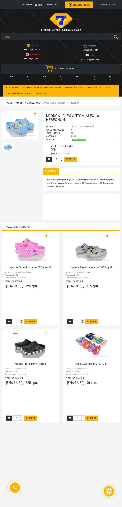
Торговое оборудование (37, 93)
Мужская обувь (71, 87)
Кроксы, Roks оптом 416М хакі (30, 363)
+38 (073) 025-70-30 (32, 49)
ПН (11, 76)
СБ (94, 76)
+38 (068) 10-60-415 (90, 50)
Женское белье (43, 87)
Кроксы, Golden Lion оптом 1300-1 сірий (91, 267)
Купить (69, 159)
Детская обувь (97, 87)
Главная (8, 103)
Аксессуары (11, 93)
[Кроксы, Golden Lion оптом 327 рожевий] (30, 248)
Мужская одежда (13, 87)
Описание (50, 171)
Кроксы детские (32, 103)
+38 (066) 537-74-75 (32, 59)
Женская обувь (84, 87)
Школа (107, 87)
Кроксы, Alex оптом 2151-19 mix (91, 363)
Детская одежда (57, 87)
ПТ (77, 76)
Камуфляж (21, 93)
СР (44, 76)
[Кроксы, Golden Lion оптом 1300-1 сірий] (91, 248)
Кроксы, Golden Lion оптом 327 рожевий (30, 267)
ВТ (28, 76)
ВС (110, 76)
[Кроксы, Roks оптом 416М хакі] (30, 344)
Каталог (18, 103)
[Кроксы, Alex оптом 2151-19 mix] (91, 344)
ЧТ (61, 76)
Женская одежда (29, 87)
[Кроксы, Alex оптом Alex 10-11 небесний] (8, 146)
